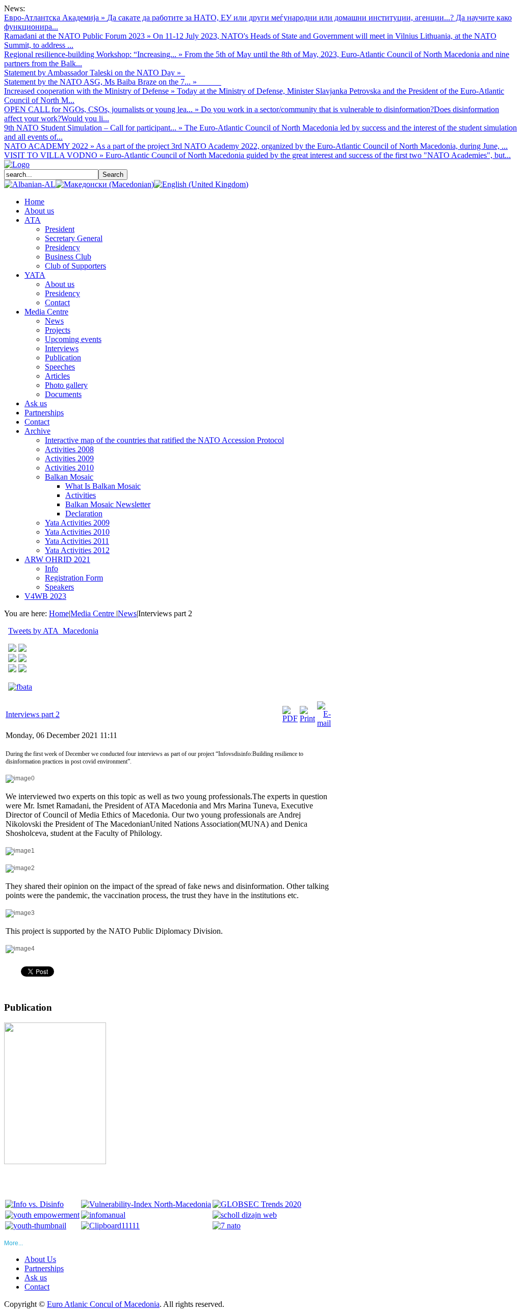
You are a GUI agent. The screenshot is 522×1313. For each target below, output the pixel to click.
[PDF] (290, 718)
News (127, 613)
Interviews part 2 (33, 714)
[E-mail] (324, 723)
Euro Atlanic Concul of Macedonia (103, 1304)
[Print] (307, 718)
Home (59, 613)
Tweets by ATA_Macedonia (53, 630)
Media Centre (93, 613)
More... (13, 1243)
